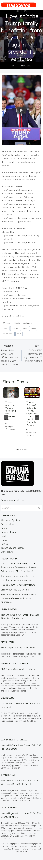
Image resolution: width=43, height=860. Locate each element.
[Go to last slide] (6, 417)
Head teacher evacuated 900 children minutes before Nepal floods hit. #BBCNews (19, 598)
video (33, 328)
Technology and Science (12, 548)
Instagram (27, 323)
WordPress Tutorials (14, 740)
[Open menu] (39, 5)
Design (4, 528)
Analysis (6, 323)
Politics (15, 328)
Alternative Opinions (10, 520)
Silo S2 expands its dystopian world (18, 647)
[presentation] (11, 392)
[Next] (37, 417)
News (5, 328)
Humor (4, 540)
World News (21, 11)
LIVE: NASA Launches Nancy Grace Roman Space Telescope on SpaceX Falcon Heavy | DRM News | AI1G (18, 567)
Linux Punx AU (9, 609)
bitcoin (16, 323)
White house (8, 334)
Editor (17, 66)
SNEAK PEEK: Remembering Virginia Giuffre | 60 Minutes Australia (33, 353)
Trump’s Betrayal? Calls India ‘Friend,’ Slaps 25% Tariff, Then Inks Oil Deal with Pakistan (32, 413)
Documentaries (8, 532)
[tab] (17, 449)
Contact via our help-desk (13, 500)
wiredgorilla (10, 426)
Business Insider (9, 524)
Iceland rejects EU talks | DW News (18, 585)
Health (4, 536)
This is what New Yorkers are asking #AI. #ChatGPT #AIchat (10, 410)
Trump (24, 328)
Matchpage (7, 642)
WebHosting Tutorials (14, 664)
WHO (19, 334)
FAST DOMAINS (9, 808)
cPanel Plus (8, 775)
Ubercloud (7, 698)
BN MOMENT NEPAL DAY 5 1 (15, 589)
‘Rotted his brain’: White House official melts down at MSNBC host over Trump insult (10, 355)
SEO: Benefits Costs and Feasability (18, 669)
